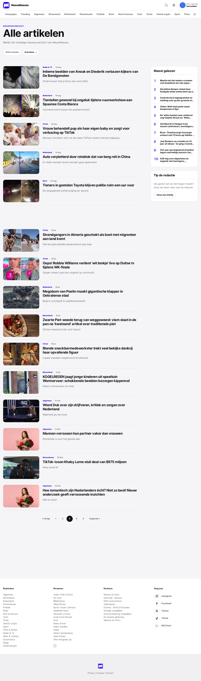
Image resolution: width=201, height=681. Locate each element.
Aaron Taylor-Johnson (64, 607)
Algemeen (39, 14)
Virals (149, 14)
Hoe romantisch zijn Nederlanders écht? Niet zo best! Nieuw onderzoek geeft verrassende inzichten (90, 492)
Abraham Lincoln (61, 614)
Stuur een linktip (165, 195)
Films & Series (10, 630)
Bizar (111, 14)
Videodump (109, 604)
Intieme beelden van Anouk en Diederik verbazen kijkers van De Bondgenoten (90, 73)
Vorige (46, 518)
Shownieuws (86, 14)
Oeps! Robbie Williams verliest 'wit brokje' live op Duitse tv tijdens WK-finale (88, 265)
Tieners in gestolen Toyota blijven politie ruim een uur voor (88, 185)
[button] (55, 646)
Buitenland (69, 14)
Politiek (101, 14)
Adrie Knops (59, 636)
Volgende (94, 518)
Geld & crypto (163, 14)
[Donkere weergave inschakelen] (173, 5)
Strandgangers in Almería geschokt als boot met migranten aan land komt (89, 237)
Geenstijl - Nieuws (113, 598)
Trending (25, 14)
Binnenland (54, 14)
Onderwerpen (10, 646)
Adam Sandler (60, 626)
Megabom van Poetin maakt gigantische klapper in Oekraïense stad (83, 293)
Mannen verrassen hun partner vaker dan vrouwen (82, 433)
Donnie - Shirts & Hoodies (117, 607)
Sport (177, 14)
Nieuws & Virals (111, 594)
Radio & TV (47, 67)
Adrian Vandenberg (63, 633)
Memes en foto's (112, 620)
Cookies (100, 673)
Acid (55, 620)
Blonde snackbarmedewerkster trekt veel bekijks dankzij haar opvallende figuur (88, 350)
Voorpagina (11, 14)
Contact (110, 673)
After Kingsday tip (62, 639)
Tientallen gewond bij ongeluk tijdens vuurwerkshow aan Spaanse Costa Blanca (87, 102)
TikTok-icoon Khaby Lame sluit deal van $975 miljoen (84, 462)
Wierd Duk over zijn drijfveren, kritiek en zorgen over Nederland (84, 407)
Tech (139, 14)
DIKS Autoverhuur (113, 601)
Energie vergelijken (113, 610)
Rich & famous (125, 14)
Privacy (91, 673)
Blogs (6, 642)
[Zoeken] (166, 5)
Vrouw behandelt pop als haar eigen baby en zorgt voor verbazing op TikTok (86, 130)
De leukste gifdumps (114, 617)
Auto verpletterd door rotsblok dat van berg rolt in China (86, 157)
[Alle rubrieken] (195, 14)
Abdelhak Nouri (61, 610)
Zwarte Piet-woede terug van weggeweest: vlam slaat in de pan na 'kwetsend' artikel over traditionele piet (89, 322)
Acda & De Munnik (62, 617)
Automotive (9, 639)
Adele (56, 630)
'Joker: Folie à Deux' (63, 594)
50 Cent (57, 598)
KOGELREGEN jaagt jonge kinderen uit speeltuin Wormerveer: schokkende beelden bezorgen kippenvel (86, 379)
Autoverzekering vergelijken (118, 614)
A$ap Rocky (59, 604)
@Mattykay (59, 601)
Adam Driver (59, 623)
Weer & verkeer (11, 636)
